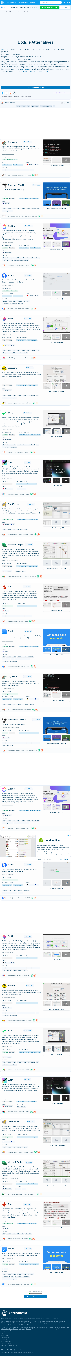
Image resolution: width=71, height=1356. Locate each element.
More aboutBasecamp (55, 391)
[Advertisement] (35, 25)
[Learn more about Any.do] (4, 631)
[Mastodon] (8, 1349)
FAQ (2, 1333)
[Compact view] (64, 103)
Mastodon (5, 1329)
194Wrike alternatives (7, 429)
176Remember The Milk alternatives (10, 193)
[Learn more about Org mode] (4, 142)
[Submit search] (41, 2)
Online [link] (18, 106)
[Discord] (2, 1349)
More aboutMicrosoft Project (55, 568)
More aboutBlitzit (56, 486)
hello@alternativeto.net (36, 1327)
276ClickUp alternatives (7, 242)
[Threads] (14, 1349)
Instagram (21, 1329)
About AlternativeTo (6, 1341)
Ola (13, 1321)
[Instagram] (17, 1349)
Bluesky (10, 1329)
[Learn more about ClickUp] (4, 226)
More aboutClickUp (55, 250)
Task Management (17, 164)
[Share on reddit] (10, 93)
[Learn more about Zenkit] (4, 319)
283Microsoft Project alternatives (10, 560)
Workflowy (43, 71)
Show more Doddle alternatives (35, 1297)
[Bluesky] (11, 1349)
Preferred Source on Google (9, 1345)
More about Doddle (34, 87)
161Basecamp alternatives (8, 379)
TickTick (32, 71)
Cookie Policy (4, 1339)
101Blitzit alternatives (7, 478)
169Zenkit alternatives (7, 334)
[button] (56, 147)
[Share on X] (6, 93)
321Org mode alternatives (8, 154)
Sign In (66, 2)
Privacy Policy (5, 1337)
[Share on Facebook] (2, 93)
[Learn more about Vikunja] (4, 275)
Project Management (35, 247)
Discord (50, 1327)
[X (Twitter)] (5, 1349)
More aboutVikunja (55, 299)
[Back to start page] (3, 2)
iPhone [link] (23, 106)
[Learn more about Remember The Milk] (4, 185)
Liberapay (3, 1331)
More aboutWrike (56, 436)
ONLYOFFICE (26, 69)
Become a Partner (6, 1343)
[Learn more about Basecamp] (4, 368)
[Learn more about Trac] (4, 587)
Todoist (25, 71)
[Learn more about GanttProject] (4, 504)
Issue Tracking (32, 606)
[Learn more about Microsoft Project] (4, 545)
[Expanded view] (62, 103)
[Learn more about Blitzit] (4, 462)
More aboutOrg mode (56, 166)
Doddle (4, 49)
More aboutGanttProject (56, 528)
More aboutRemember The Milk (56, 209)
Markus (18, 1321)
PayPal (10, 1331)
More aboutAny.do (55, 655)
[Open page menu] (69, 2)
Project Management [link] (46, 106)
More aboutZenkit (55, 342)
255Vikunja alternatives (7, 285)
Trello (19, 71)
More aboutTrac (55, 610)
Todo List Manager (7, 164)
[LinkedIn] (20, 1349)
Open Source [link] (35, 106)
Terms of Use (4, 1335)
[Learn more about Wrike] (4, 413)
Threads (15, 1329)
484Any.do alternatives (7, 641)
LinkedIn (28, 1329)
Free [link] (28, 106)
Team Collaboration (24, 247)
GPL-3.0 (15, 159)
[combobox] (51, 2)
